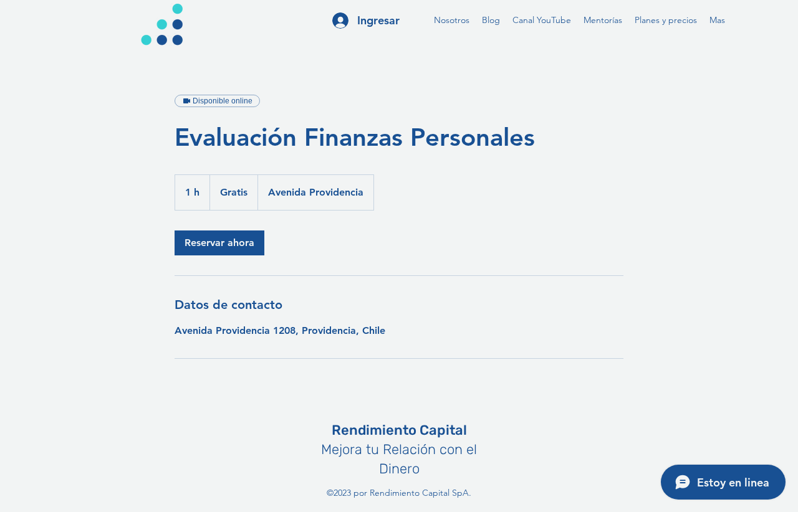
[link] (219, 242)
